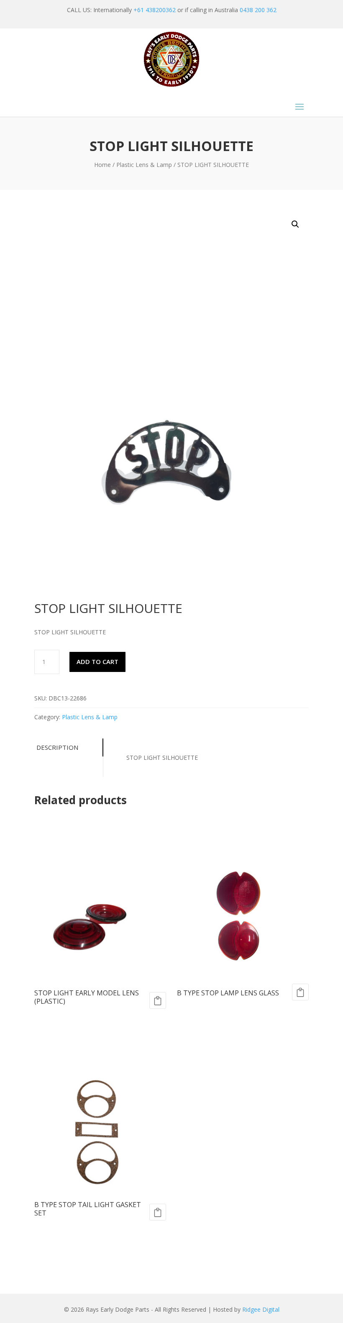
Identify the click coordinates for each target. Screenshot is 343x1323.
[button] (295, 224)
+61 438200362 (154, 10)
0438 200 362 (258, 10)
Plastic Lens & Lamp (144, 165)
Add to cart (97, 661)
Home (102, 165)
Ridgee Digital (260, 1309)
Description (57, 747)
